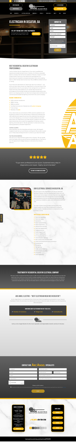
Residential (16, 13)
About (55, 13)
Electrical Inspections (26, 13)
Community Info (57, 311)
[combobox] (57, 34)
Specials (41, 13)
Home (11, 13)
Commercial (34, 13)
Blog (60, 13)
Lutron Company (36, 106)
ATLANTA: (39, 420)
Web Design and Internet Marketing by (38, 439)
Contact (64, 13)
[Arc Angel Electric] (38, 7)
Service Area (48, 13)
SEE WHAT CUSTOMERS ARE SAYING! (38, 171)
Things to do (39, 311)
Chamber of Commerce (19, 311)
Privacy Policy (63, 42)
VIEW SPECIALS (36, 34)
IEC (19, 109)
